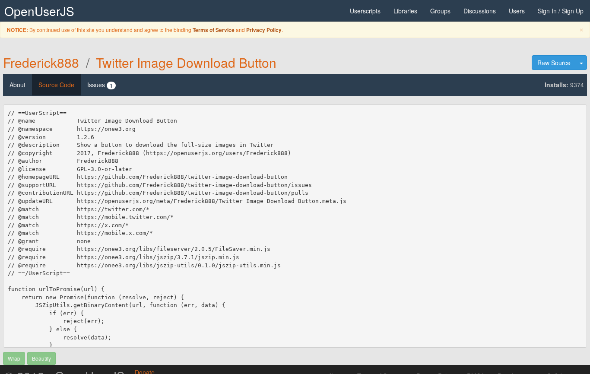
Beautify (41, 358)
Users (517, 10)
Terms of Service (214, 30)
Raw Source (554, 62)
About (17, 84)
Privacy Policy (264, 30)
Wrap (14, 358)
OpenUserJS (39, 10)
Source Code (56, 84)
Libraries (405, 10)
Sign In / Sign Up (561, 10)
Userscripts (365, 10)
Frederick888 (41, 62)
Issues (100, 84)
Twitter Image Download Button (186, 62)
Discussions (479, 10)
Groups (440, 10)
